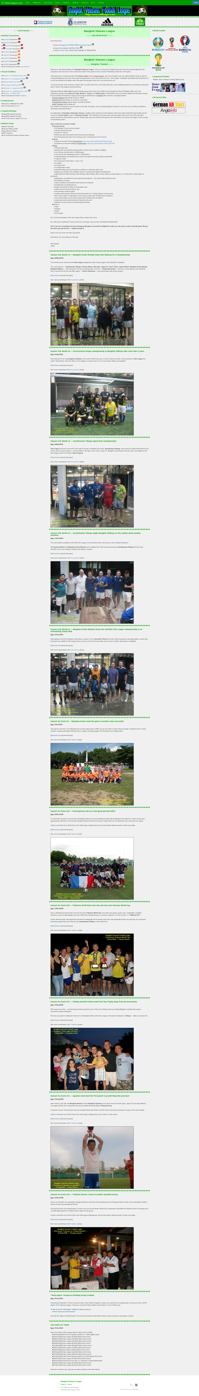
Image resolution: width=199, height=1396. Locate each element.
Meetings (76, 2)
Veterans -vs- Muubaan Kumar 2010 (15, 76)
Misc (92, 2)
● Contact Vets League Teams (70, 1390)
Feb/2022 (6, 55)
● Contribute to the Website (70, 1387)
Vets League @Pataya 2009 (12, 85)
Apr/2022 (6, 52)
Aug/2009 (6, 61)
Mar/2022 (6, 42)
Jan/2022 (6, 58)
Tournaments (48, 2)
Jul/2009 (5, 64)
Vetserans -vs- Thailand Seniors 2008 (15, 91)
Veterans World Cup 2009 (11, 82)
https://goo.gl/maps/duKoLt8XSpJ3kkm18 (100, 143)
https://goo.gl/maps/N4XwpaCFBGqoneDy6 (97, 141)
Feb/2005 (9, 49)
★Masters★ (37, 2)
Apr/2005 (9, 46)
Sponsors (85, 2)
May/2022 (6, 39)
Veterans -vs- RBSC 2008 (11, 93)
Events (57, 2)
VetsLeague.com (13, 2)
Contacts (101, 2)
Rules (28, 2)
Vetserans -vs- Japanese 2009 (13, 88)
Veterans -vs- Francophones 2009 (14, 79)
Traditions (66, 2)
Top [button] (195, 2)
